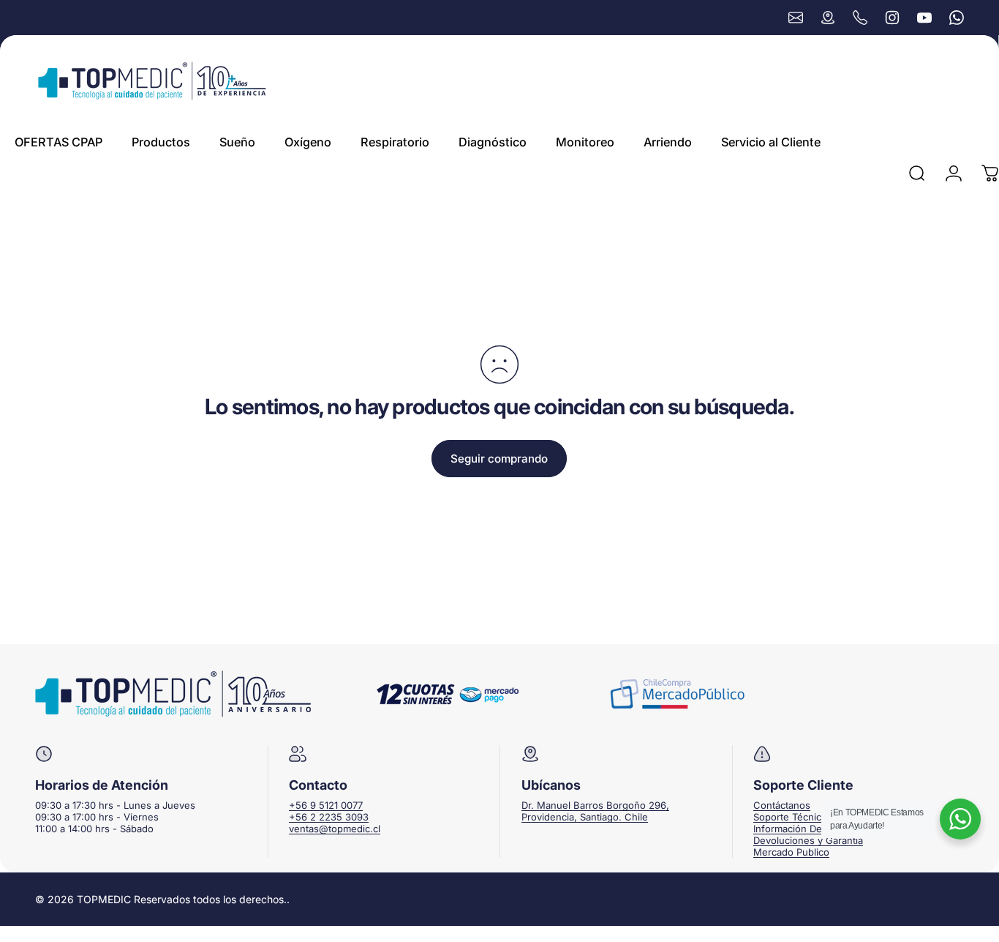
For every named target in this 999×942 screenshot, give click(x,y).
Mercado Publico (791, 852)
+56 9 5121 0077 (326, 805)
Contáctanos (781, 805)
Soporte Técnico (790, 817)
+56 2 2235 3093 (329, 817)
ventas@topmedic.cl (334, 828)
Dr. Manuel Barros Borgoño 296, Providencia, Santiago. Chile (595, 811)
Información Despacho (804, 828)
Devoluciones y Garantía (808, 840)
